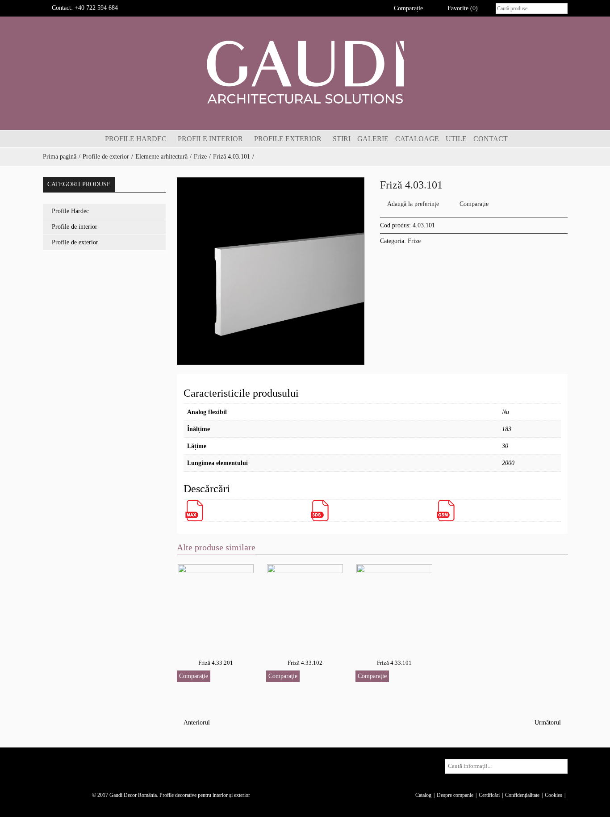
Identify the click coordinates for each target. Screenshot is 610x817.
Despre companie (455, 795)
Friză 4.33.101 (394, 662)
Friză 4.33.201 (215, 662)
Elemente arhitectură (161, 156)
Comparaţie (474, 204)
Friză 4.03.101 (231, 156)
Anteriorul (196, 722)
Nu (505, 412)
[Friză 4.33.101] (394, 604)
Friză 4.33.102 (305, 662)
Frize (200, 156)
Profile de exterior (106, 156)
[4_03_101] (270, 271)
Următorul (549, 722)
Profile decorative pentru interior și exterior (204, 795)
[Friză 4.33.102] (305, 604)
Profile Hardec (70, 211)
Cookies (553, 795)
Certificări (489, 795)
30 (505, 446)
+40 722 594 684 (96, 7)
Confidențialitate (522, 795)
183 (506, 429)
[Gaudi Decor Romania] (305, 72)
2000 (508, 463)
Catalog (423, 795)
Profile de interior (74, 226)
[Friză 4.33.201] (215, 604)
